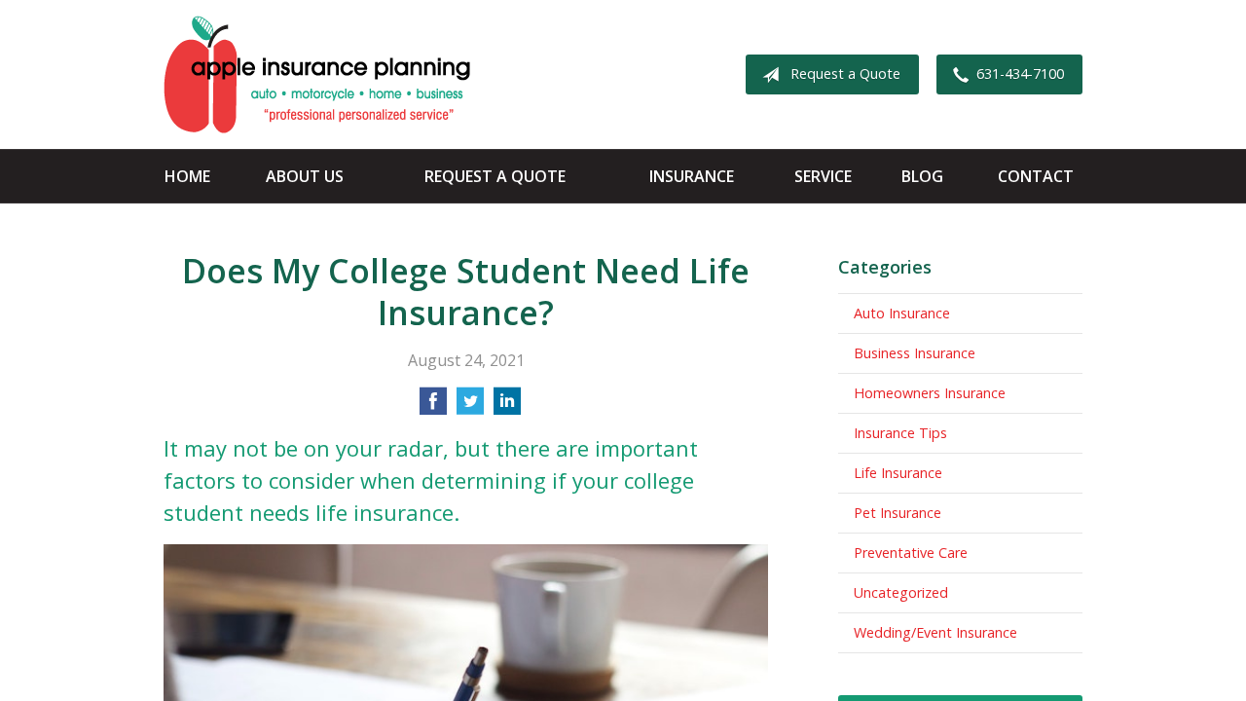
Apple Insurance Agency (317, 74)
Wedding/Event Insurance (935, 632)
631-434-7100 (1020, 73)
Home (187, 176)
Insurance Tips (900, 433)
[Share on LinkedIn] (507, 407)
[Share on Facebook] (433, 407)
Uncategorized (901, 592)
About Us (305, 176)
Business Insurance (914, 353)
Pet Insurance (897, 512)
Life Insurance (898, 472)
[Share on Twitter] (470, 407)
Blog (922, 176)
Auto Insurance (902, 313)
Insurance (691, 176)
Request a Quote (845, 73)
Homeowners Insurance (930, 393)
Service (823, 176)
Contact (1036, 176)
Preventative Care (911, 552)
